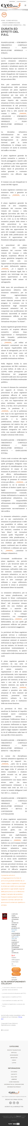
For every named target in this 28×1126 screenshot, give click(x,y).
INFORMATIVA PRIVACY (14, 1087)
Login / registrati (21, 1)
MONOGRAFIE (14, 1055)
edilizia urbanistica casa (11, 23)
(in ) (16, 929)
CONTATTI (14, 1074)
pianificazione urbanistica (11, 25)
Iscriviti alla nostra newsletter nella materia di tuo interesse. (13, 1016)
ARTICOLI (14, 1052)
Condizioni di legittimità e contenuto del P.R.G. (13, 1005)
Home (3, 20)
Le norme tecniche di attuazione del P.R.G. (14, 993)
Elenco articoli (12, 20)
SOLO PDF (14, 1077)
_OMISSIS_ (23, 113)
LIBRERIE (14, 1079)
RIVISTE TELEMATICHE (14, 1050)
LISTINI (14, 1062)
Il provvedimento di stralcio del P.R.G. (12, 1000)
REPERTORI (14, 1057)
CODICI (14, 957)
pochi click (15, 937)
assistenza (12, 1)
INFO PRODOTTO (16, 974)
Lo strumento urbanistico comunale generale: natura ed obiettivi (12, 988)
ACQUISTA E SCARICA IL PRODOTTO (16, 970)
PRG (24, 25)
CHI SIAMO (14, 1071)
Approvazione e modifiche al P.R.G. (12, 997)
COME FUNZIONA (14, 1082)
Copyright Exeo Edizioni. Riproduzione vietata (9, 1024)
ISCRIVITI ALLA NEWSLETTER (14, 1106)
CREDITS (14, 1120)
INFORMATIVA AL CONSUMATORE (14, 1084)
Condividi (6, 1030)
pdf (14, 955)
